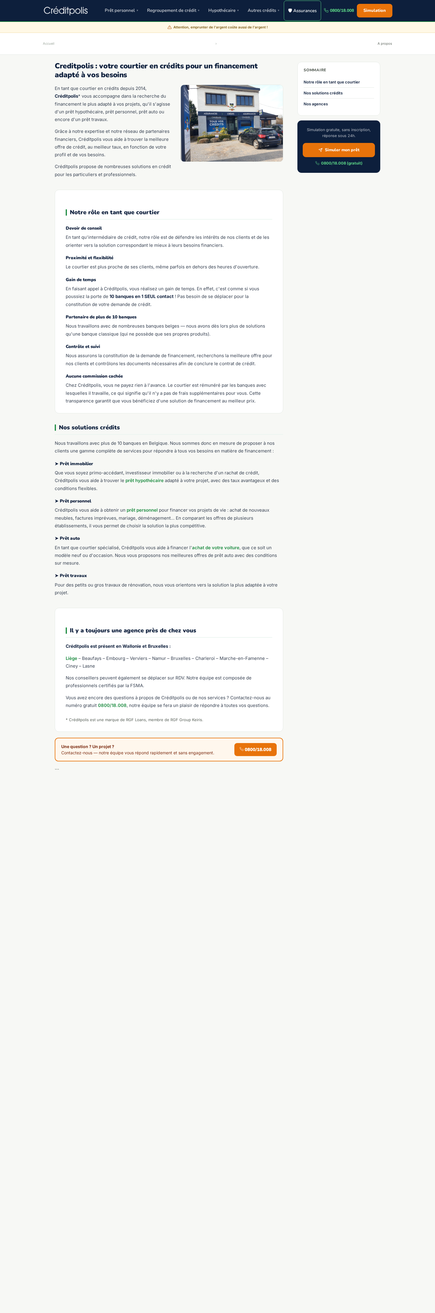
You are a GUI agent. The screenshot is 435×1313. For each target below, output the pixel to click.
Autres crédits (263, 10)
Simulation (374, 10)
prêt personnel (142, 510)
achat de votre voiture (215, 547)
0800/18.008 (342, 10)
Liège (71, 658)
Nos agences (316, 104)
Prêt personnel (121, 10)
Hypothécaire (223, 10)
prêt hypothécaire (144, 480)
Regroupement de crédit (173, 10)
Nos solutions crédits (323, 93)
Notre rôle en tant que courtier (332, 82)
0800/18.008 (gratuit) (341, 163)
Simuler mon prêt (342, 150)
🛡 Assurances (302, 11)
